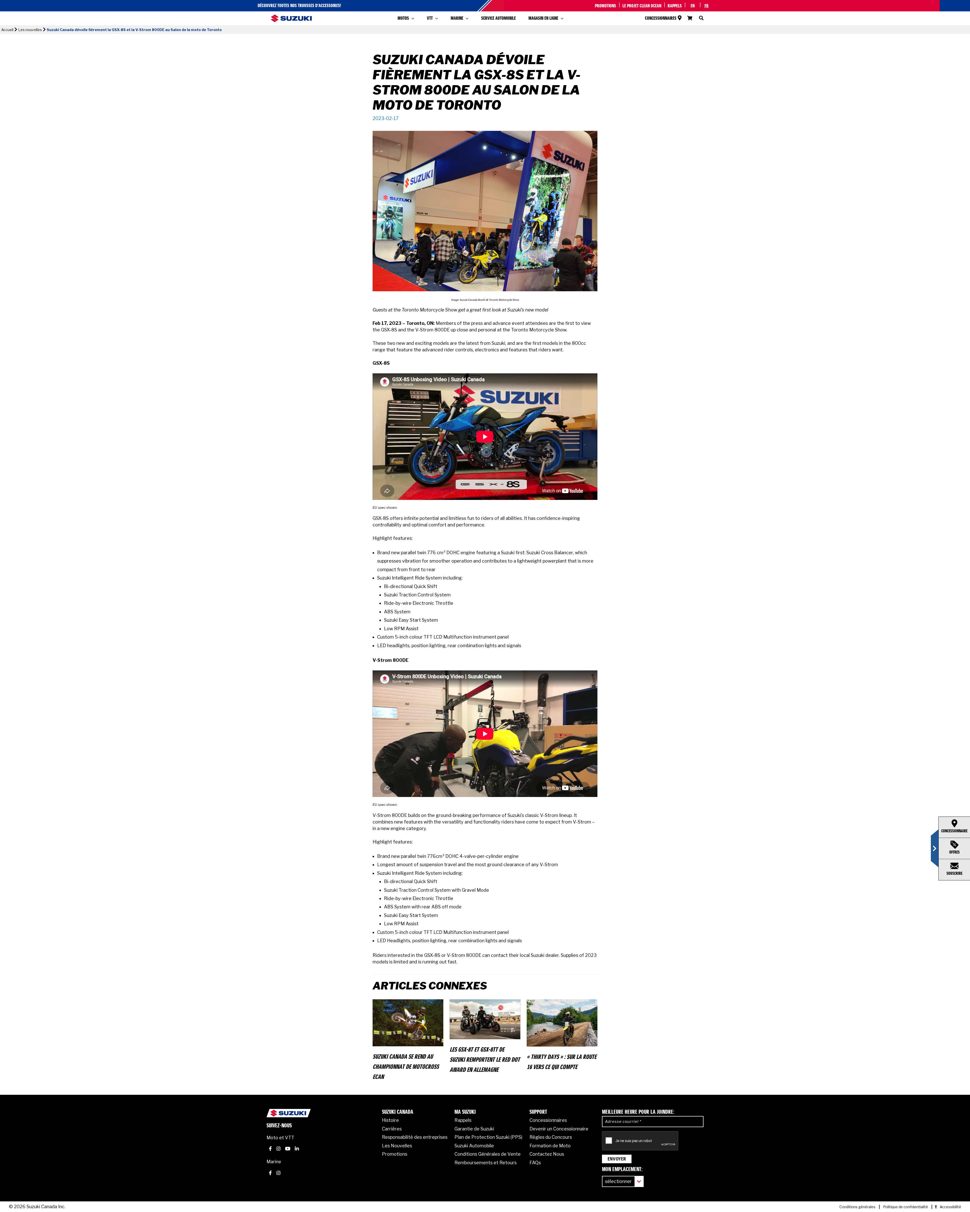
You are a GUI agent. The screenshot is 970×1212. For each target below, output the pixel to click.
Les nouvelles (30, 30)
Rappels (675, 6)
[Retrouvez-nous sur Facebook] (270, 1150)
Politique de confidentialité (905, 1207)
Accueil (7, 30)
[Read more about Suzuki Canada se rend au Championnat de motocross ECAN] (408, 1022)
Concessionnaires (660, 18)
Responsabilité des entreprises (414, 1137)
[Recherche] (699, 18)
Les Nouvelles (397, 1145)
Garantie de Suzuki (474, 1128)
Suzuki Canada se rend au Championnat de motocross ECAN (406, 1067)
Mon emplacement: (622, 1169)
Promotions (605, 6)
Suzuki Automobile (474, 1145)
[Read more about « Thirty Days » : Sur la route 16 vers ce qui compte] (562, 1022)
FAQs (535, 1162)
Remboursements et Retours (485, 1162)
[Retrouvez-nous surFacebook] (270, 1174)
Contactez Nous (546, 1154)
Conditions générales (857, 1207)
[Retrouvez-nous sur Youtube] (288, 1150)
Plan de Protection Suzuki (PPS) (488, 1137)
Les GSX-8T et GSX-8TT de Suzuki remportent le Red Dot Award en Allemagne (485, 1060)
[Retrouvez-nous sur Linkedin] (297, 1150)
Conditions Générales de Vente (487, 1154)
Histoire (390, 1120)
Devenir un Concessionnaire (558, 1128)
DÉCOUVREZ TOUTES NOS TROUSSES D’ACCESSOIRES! (299, 6)
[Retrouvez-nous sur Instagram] (278, 1150)
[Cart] (689, 18)
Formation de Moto (550, 1145)
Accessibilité (950, 1207)
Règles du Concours (550, 1137)
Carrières (392, 1128)
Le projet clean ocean (641, 6)
